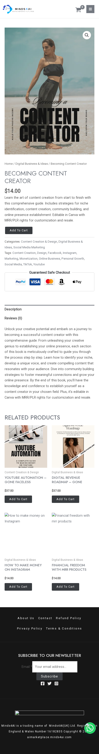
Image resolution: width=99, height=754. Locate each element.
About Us (25, 618)
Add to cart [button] (18, 499)
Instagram (69, 253)
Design (42, 253)
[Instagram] (56, 683)
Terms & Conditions (64, 628)
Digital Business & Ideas (31, 163)
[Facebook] (43, 683)
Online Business (49, 258)
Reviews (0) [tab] (13, 318)
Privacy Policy (30, 628)
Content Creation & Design (39, 241)
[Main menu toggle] (90, 9)
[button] (87, 35)
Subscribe (49, 676)
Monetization (29, 258)
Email (27, 667)
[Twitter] (49, 683)
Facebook (54, 253)
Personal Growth (72, 258)
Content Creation (24, 253)
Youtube (39, 264)
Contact (45, 618)
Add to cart (19, 230)
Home (9, 163)
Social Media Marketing (29, 247)
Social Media (13, 264)
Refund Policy (68, 618)
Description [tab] (13, 309)
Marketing (11, 258)
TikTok (27, 264)
